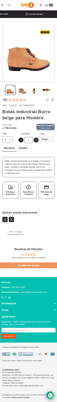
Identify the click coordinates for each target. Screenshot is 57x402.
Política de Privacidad (21, 397)
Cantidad (25, 133)
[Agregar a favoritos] (47, 99)
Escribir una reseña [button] (28, 265)
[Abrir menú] (3, 5)
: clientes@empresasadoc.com (33, 292)
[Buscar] (9, 5)
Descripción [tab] (9, 148)
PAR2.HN (5, 282)
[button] (10, 190)
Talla (4, 133)
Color (42, 133)
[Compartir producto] (52, 99)
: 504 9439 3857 (17, 287)
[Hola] (40, 5)
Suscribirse (9, 336)
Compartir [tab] (22, 148)
